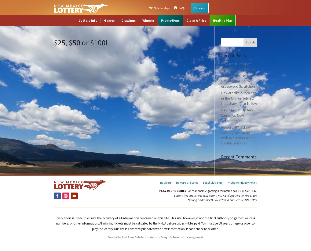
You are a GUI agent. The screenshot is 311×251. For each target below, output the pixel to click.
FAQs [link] (182, 8)
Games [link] (109, 20)
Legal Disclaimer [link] (213, 182)
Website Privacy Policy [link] (242, 182)
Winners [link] (148, 20)
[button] (250, 42)
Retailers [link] (199, 8)
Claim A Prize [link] (196, 20)
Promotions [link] (170, 20)
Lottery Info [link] (88, 20)
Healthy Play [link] (223, 20)
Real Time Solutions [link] (134, 237)
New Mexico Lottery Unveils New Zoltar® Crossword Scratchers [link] (238, 81)
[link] (81, 8)
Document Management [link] (187, 237)
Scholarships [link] (162, 8)
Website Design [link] (159, 237)
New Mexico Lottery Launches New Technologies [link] (237, 115)
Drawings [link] (128, 20)
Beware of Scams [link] (187, 182)
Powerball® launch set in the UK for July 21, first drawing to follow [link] (239, 98)
